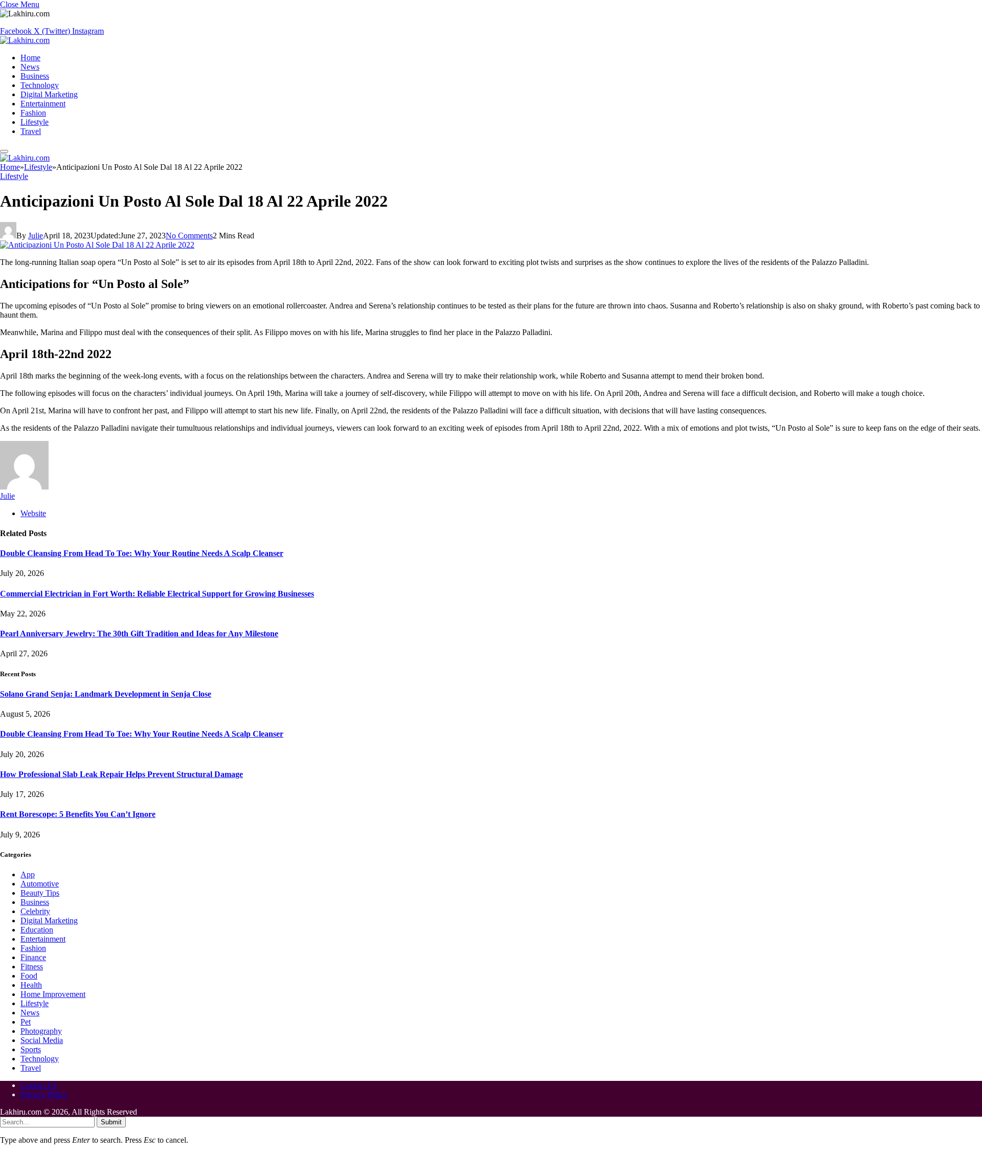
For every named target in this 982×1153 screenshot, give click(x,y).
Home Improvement (52, 994)
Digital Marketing (49, 94)
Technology (39, 85)
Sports (30, 1049)
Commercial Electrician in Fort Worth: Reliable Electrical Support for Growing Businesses (157, 593)
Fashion (33, 112)
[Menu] (4, 151)
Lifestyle (34, 122)
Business (34, 76)
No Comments (189, 235)
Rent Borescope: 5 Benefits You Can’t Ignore (77, 814)
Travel (30, 131)
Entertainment (42, 103)
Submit (111, 1122)
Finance (33, 957)
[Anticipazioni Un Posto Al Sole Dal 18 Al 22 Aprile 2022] (97, 244)
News (29, 66)
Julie (35, 235)
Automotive (39, 883)
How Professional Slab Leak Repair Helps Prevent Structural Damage (121, 774)
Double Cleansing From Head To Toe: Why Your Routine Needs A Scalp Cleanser (141, 553)
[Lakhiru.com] (25, 40)
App (27, 874)
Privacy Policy (44, 1094)
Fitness (31, 966)
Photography (41, 1031)
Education (36, 929)
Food (28, 975)
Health (31, 985)
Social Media (41, 1040)
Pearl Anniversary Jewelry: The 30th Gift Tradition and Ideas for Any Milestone (139, 633)
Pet (25, 1021)
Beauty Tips (39, 893)
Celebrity (35, 911)
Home (30, 57)
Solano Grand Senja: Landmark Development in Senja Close (105, 694)
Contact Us (38, 1085)
